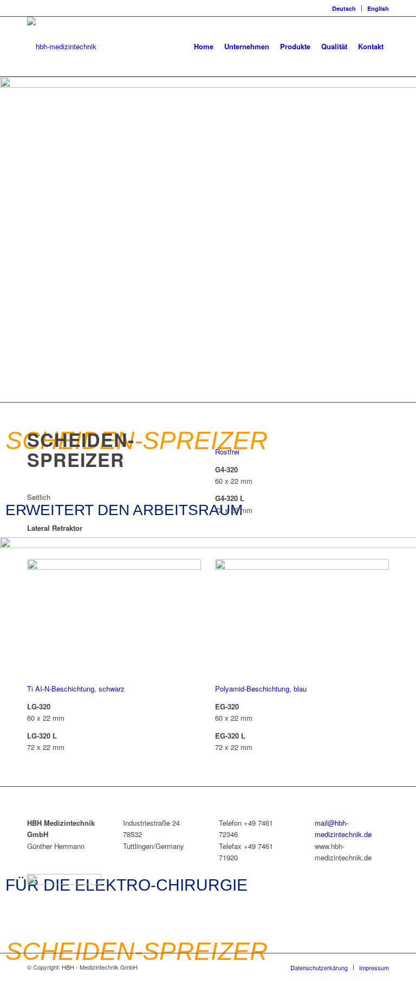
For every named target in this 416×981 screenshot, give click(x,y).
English (378, 8)
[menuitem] (344, 8)
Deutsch (344, 8)
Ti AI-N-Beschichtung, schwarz (76, 688)
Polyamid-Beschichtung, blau (261, 688)
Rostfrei (227, 451)
